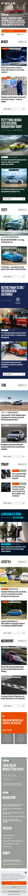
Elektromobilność (6, 544)
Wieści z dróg (5, 78)
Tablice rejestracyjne (11, 844)
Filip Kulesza (13, 247)
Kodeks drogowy (9, 835)
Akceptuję (14, 883)
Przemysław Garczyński (15, 48)
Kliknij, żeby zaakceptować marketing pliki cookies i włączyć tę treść (7, 739)
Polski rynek (5, 237)
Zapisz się (7, 779)
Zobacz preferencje (14, 891)
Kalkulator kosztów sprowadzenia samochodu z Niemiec (13, 821)
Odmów (14, 887)
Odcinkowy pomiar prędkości (13, 841)
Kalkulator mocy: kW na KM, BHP (14, 816)
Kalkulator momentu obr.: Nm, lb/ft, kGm (13, 813)
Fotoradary (7, 846)
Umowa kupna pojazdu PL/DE (13, 864)
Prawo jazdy (7, 838)
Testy (3, 157)
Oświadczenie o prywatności (14, 894)
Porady (14, 470)
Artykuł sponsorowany (22, 471)
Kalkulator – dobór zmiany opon (12, 809)
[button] (25, 872)
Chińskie (4, 48)
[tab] (14, 34)
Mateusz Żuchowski (13, 14)
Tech (3, 412)
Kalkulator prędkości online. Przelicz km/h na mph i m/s (13, 805)
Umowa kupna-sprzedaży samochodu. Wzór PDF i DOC (12, 860)
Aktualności (5, 647)
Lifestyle (4, 14)
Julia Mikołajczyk (13, 412)
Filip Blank (11, 330)
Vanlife (3, 330)
